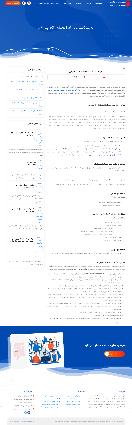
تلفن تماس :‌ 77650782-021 (22, 399)
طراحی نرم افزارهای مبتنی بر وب (50, 399)
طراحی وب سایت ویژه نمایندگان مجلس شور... (28, 89)
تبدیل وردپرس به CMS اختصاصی (49, 404)
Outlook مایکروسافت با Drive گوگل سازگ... (28, 111)
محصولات (98, 3)
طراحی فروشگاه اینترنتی (74, 396)
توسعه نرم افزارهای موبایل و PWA (49, 407)
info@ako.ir (18, 406)
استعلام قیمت (44, 3)
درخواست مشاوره (116, 354)
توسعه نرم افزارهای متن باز (73, 402)
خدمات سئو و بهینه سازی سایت (50, 396)
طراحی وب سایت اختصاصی (73, 404)
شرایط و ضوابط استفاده (28, 421)
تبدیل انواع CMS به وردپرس (51, 402)
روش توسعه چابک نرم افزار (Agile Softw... (29, 81)
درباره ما (78, 3)
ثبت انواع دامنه (76, 407)
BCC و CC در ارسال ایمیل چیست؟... (31, 98)
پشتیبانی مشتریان (12, 3)
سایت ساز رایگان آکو (36, 76)
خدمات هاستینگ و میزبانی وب (72, 410)
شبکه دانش (55, 3)
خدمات (88, 3)
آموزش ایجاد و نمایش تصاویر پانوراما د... (29, 103)
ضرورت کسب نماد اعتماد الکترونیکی (64, 90)
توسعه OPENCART (75, 399)
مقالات (82, 77)
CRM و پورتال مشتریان (25, 396)
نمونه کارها (67, 3)
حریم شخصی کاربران (15, 421)
